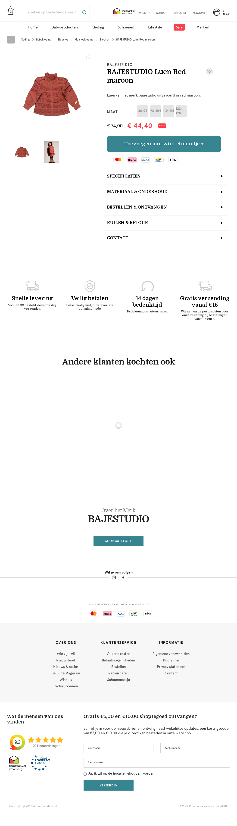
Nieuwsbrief (65, 660)
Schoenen (126, 27)
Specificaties (123, 176)
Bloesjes (63, 39)
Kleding (98, 27)
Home (33, 27)
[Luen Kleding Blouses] (51, 95)
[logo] (11, 12)
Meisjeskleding (84, 39)
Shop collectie (118, 541)
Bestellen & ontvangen (137, 207)
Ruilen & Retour (127, 222)
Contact (117, 238)
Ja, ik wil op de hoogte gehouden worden (121, 773)
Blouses (105, 39)
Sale (179, 27)
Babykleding (43, 39)
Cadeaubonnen (66, 686)
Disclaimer (171, 660)
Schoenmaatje (118, 680)
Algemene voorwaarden (171, 654)
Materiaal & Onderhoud (137, 191)
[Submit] (85, 12)
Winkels (66, 680)
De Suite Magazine (65, 673)
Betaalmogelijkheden (118, 660)
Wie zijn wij (66, 654)
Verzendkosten (118, 654)
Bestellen (118, 667)
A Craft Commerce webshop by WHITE (204, 806)
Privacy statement (171, 667)
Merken (202, 27)
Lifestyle (155, 27)
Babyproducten (65, 27)
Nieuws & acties (65, 667)
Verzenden (109, 785)
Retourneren (118, 673)
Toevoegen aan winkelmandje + (164, 143)
